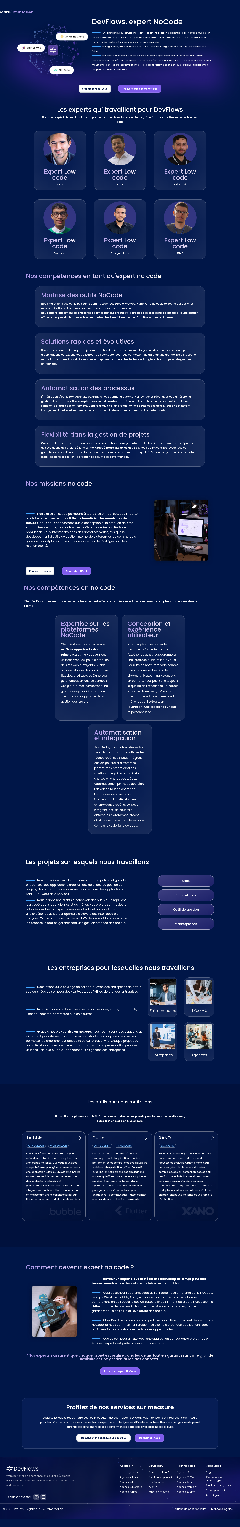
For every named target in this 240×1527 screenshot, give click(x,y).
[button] (103, 9)
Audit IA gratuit (214, 1495)
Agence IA (102, 9)
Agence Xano (185, 1482)
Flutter (99, 1138)
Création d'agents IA (160, 1477)
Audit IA (153, 1487)
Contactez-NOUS (76, 571)
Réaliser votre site (40, 571)
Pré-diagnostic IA (215, 1490)
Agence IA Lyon (129, 1482)
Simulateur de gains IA (219, 1485)
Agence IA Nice (128, 1491)
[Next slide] (221, 1177)
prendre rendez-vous (94, 88)
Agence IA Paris (129, 1477)
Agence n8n (184, 1472)
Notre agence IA (129, 1472)
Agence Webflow (186, 1487)
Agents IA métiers (159, 1491)
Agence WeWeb (186, 1477)
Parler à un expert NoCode (120, 1371)
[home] (26, 9)
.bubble (34, 1138)
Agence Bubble (186, 1491)
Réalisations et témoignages (214, 1478)
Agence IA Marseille (131, 1487)
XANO (165, 1138)
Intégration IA (156, 1482)
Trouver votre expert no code (139, 88)
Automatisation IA (159, 1472)
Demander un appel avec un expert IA (103, 1438)
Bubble (119, 304)
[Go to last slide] (18, 1177)
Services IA (124, 9)
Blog (208, 1472)
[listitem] (54, 1176)
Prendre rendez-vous (207, 9)
